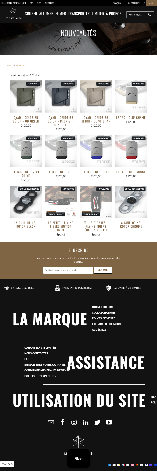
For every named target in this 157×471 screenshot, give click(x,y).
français (117, 3)
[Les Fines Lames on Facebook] (61, 422)
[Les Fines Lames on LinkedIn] (85, 422)
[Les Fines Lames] (11, 14)
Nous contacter (36, 353)
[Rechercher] (150, 14)
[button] (31, 14)
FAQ (31, 3)
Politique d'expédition (40, 376)
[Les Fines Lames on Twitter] (96, 422)
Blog (39, 3)
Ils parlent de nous (106, 324)
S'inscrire (49, 3)
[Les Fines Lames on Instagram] (73, 422)
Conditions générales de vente (47, 370)
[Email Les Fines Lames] (50, 422)
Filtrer (79, 458)
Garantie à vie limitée (40, 347)
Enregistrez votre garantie (14, 3)
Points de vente (103, 318)
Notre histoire (102, 307)
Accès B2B (99, 329)
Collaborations (104, 312)
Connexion (135, 3)
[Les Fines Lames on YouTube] (108, 422)
